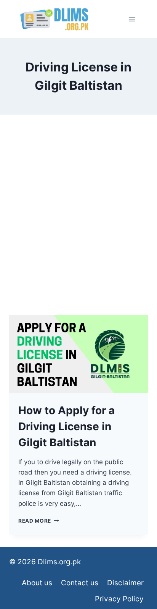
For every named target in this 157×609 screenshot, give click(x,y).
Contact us (79, 582)
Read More (38, 521)
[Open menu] (132, 19)
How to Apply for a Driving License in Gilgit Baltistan (66, 426)
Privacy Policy (119, 598)
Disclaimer (125, 582)
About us (37, 582)
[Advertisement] (78, 224)
